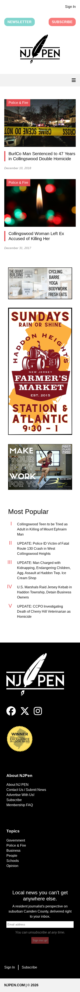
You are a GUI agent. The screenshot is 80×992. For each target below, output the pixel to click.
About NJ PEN (17, 784)
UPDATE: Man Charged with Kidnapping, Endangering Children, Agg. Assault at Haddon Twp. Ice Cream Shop (44, 570)
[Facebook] (11, 714)
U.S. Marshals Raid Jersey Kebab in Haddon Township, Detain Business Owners (44, 592)
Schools (12, 861)
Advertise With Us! (20, 795)
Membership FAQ (19, 805)
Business (13, 850)
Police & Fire (16, 845)
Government (15, 840)
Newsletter (19, 22)
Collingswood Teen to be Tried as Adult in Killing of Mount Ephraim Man (42, 529)
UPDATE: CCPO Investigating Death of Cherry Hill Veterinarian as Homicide (44, 611)
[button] (40, 50)
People (11, 855)
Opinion (12, 866)
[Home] (38, 679)
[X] (24, 714)
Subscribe (62, 22)
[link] (40, 283)
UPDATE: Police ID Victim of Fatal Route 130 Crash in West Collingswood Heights (43, 548)
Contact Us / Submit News (26, 790)
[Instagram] (38, 714)
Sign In (70, 6)
